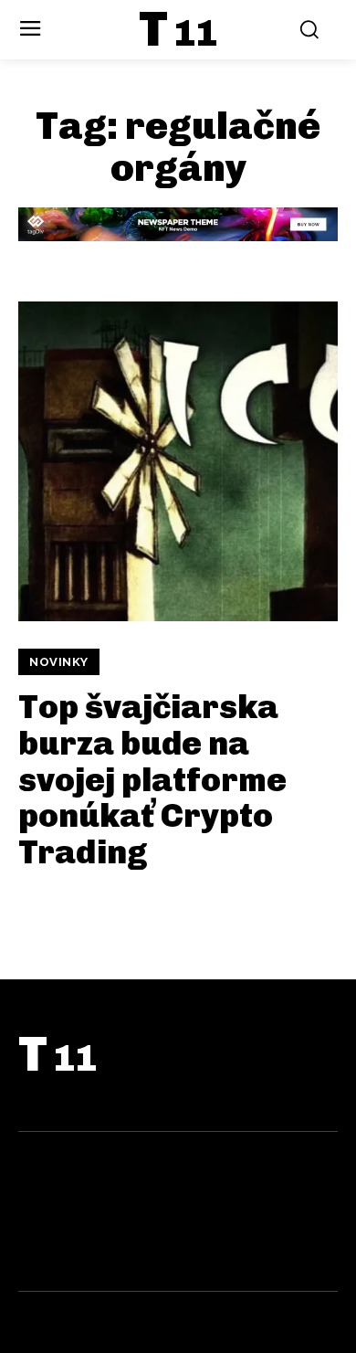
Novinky (59, 662)
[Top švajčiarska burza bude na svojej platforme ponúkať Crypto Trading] (178, 461)
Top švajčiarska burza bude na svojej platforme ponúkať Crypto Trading (152, 779)
